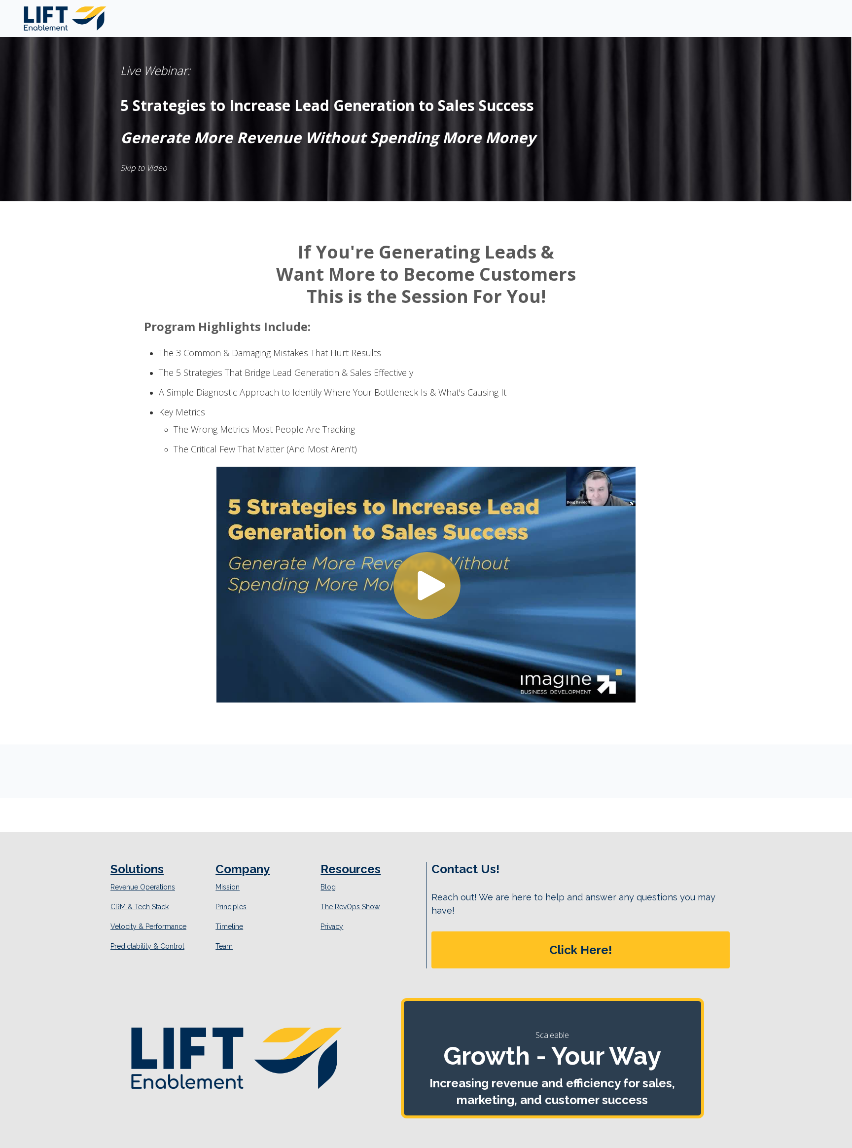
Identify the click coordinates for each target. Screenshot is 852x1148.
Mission (227, 887)
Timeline (229, 926)
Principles (231, 907)
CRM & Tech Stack (139, 907)
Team (224, 946)
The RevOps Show (350, 907)
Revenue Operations (142, 887)
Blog (328, 887)
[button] (580, 949)
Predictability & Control (147, 946)
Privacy (331, 926)
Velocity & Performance (148, 926)
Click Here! (580, 950)
